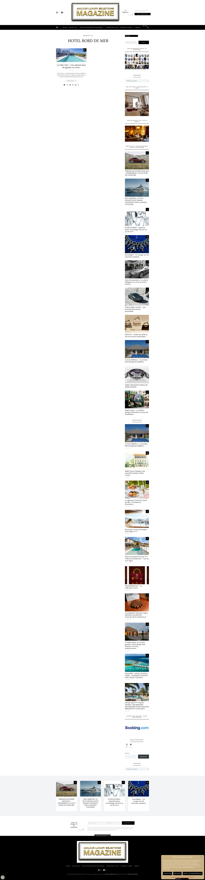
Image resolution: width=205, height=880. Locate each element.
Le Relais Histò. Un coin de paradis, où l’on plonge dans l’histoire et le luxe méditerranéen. (135, 645)
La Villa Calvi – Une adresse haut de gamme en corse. (71, 66)
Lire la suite (70, 80)
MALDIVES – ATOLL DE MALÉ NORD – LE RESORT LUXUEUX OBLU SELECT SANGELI (136, 675)
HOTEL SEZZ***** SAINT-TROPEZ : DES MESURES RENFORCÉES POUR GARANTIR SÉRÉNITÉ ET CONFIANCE (137, 706)
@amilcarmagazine (142, 14)
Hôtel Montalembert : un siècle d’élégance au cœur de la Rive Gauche (136, 282)
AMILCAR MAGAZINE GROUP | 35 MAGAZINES (91, 27)
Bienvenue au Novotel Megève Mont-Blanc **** (136, 530)
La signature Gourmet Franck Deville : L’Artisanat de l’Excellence (136, 502)
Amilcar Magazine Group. (111, 874)
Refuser (177, 873)
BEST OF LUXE (72, 27)
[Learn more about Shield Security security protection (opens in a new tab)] (2, 877)
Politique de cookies (175, 877)
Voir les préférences (192, 873)
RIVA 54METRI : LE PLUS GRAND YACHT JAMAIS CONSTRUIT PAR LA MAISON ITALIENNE (136, 201)
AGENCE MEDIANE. (133, 874)
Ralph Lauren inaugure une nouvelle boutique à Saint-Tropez (135, 473)
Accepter (167, 873)
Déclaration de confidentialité (187, 877)
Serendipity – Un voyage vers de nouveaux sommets (137, 256)
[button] (202, 857)
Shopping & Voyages (126, 27)
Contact (137, 27)
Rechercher (127, 753)
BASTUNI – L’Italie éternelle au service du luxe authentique (136, 336)
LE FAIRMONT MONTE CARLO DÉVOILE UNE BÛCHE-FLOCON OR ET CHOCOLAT (136, 615)
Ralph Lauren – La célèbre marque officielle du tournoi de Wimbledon (136, 412)
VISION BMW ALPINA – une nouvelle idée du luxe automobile (135, 309)
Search (144, 42)
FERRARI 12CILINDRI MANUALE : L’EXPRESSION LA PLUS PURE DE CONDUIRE (137, 173)
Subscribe (127, 823)
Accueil (65, 27)
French (145, 26)
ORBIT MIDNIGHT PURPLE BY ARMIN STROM (136, 386)
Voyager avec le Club (112, 27)
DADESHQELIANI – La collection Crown (133, 587)
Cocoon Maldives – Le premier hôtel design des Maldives (136, 361)
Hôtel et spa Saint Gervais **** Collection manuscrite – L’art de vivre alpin (137, 559)
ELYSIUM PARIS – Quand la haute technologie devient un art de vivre (136, 230)
